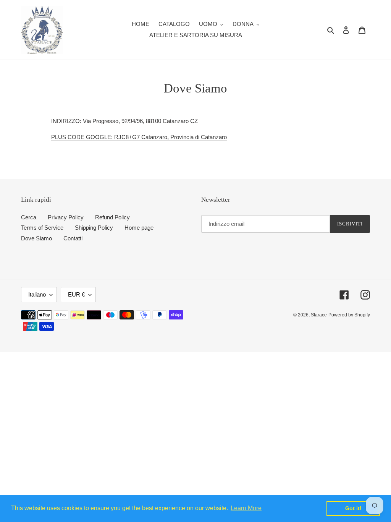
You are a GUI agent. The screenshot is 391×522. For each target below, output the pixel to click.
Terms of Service (42, 227)
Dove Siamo (36, 238)
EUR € (76, 294)
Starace (319, 315)
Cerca (28, 217)
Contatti (72, 238)
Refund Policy (112, 217)
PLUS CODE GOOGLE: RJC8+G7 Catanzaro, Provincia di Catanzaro (139, 137)
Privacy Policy (66, 217)
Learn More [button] (246, 508)
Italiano (37, 294)
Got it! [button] (353, 508)
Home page (138, 227)
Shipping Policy (94, 227)
